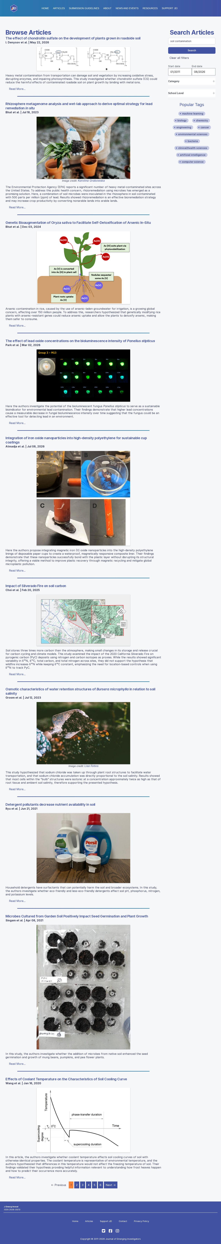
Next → (111, 1185)
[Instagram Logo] (117, 1231)
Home (45, 8)
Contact (123, 1221)
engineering (183, 127)
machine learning (192, 113)
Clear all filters (179, 58)
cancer (205, 127)
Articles (59, 8)
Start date (174, 66)
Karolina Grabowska (91, 180)
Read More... (17, 89)
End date (197, 66)
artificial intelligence (192, 154)
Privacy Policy (141, 1221)
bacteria (193, 141)
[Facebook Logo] (110, 1231)
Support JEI (106, 1221)
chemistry (202, 120)
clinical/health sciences (192, 148)
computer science (193, 161)
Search (192, 50)
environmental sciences (192, 134)
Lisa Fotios (91, 766)
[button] (84, 8)
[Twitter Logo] (103, 1231)
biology (181, 120)
